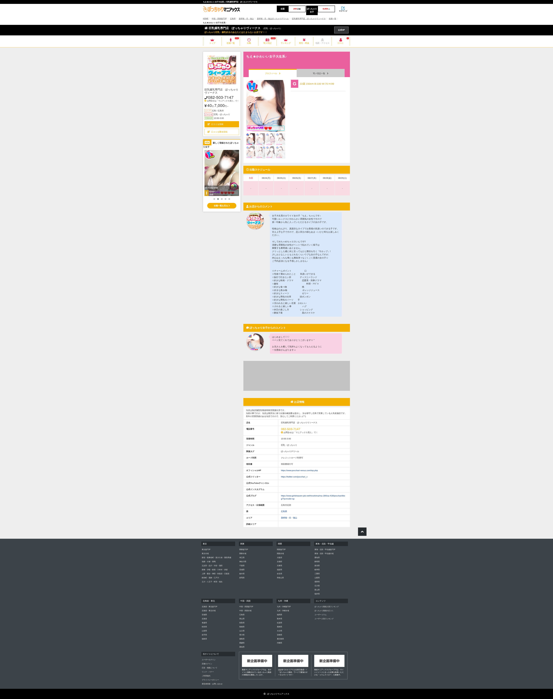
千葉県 (242, 566)
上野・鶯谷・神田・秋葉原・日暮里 (215, 574)
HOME (206, 19)
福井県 (317, 594)
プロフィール (272, 73)
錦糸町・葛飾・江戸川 (210, 578)
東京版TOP (206, 549)
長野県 (317, 582)
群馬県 (242, 578)
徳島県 (242, 639)
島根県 (242, 627)
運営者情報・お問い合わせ (212, 684)
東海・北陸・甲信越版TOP (325, 549)
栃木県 (242, 574)
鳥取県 (242, 623)
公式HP (341, 30)
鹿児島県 (280, 639)
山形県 (204, 631)
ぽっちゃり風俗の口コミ (324, 611)
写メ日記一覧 (320, 73)
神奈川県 (242, 562)
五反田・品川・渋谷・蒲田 (212, 566)
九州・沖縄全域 (283, 611)
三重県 (317, 574)
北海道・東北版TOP (209, 607)
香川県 (242, 635)
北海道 (204, 619)
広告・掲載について (209, 668)
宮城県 (204, 615)
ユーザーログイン (209, 660)
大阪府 (279, 558)
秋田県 (204, 627)
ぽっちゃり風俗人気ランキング (327, 607)
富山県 (317, 590)
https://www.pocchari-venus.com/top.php (299, 470)
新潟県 (317, 566)
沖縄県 (279, 643)
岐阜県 (317, 570)
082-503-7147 (221, 97)
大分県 (279, 631)
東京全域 (205, 554)
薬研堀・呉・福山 (246, 19)
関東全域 (242, 554)
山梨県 (317, 578)
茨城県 (242, 570)
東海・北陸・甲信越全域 (324, 554)
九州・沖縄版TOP (284, 607)
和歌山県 (280, 578)
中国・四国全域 (245, 611)
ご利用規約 (206, 676)
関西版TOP (281, 549)
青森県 (204, 623)
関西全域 (280, 554)
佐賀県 (279, 623)
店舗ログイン (207, 664)
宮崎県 (279, 635)
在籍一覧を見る (221, 205)
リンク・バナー (208, 672)
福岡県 (279, 615)
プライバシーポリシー (210, 680)
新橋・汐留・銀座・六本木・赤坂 (215, 570)
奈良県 (279, 574)
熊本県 (279, 619)
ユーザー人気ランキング (324, 619)
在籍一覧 (332, 19)
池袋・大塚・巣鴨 (209, 562)
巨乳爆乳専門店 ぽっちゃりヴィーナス (309, 19)
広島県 (233, 19)
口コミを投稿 (217, 124)
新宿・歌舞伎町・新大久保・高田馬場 (216, 558)
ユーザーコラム (321, 615)
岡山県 (242, 619)
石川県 (317, 586)
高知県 (242, 647)
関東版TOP (243, 549)
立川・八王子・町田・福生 (212, 582)
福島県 (204, 639)
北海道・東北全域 (209, 611)
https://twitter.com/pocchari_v (294, 477)
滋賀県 (279, 570)
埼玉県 (242, 558)
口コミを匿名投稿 (219, 132)
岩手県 (204, 635)
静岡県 (317, 562)
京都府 (279, 562)
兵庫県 (279, 566)
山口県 (242, 631)
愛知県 (317, 558)
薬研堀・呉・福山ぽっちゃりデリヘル (273, 19)
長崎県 (279, 627)
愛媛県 (242, 643)
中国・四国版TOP (219, 19)
